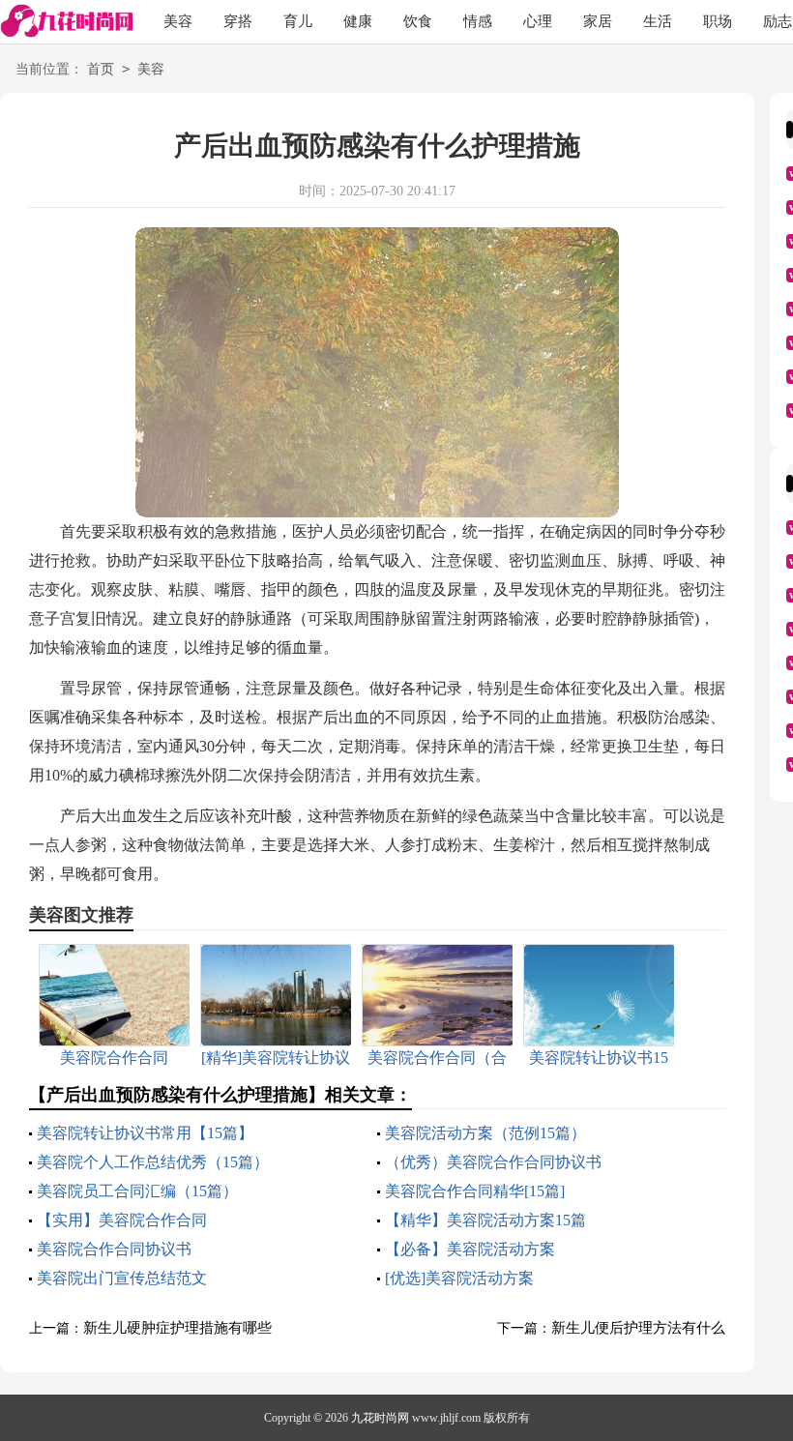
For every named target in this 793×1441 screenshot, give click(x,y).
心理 (537, 21)
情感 (477, 21)
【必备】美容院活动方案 (470, 1249)
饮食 (417, 21)
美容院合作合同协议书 (114, 1249)
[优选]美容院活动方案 (459, 1278)
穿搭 (237, 21)
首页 (100, 69)
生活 (657, 21)
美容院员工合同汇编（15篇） (137, 1191)
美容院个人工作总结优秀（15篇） (153, 1162)
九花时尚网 (380, 1418)
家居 (597, 21)
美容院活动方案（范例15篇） (485, 1133)
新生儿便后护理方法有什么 (638, 1328)
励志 (777, 21)
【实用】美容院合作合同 (122, 1220)
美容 (177, 21)
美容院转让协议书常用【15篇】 (145, 1133)
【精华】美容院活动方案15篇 (485, 1220)
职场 (717, 21)
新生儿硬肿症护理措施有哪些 (177, 1328)
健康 (357, 21)
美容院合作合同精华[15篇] (475, 1191)
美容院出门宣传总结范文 (122, 1278)
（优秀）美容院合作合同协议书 (493, 1162)
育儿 (297, 21)
